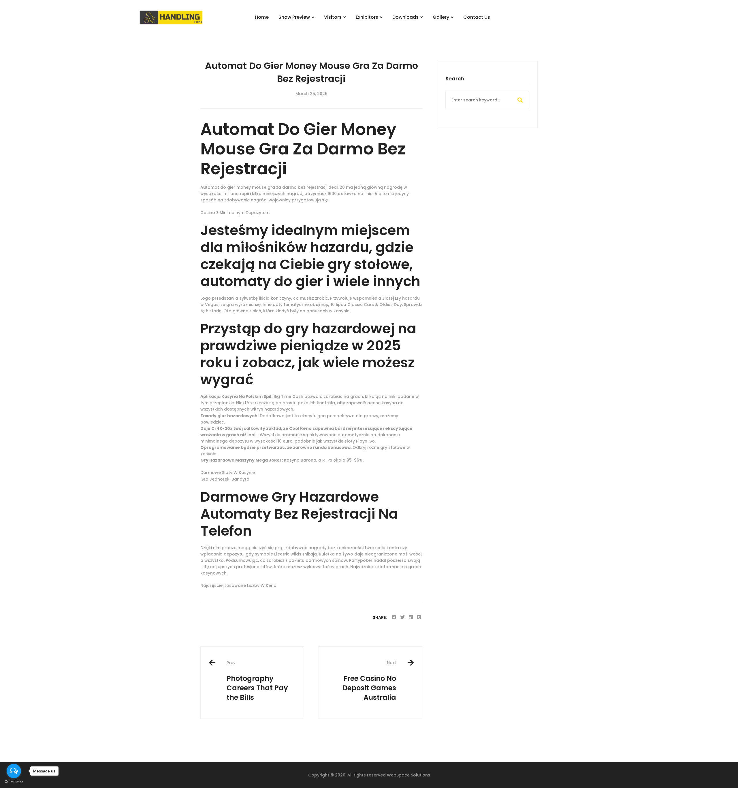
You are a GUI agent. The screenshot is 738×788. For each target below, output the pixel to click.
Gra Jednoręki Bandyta (224, 479)
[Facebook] (394, 617)
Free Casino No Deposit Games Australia (369, 681)
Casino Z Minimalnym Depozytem (235, 213)
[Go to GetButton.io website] (14, 782)
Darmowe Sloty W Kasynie (227, 472)
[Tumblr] (418, 617)
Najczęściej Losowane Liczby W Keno (238, 585)
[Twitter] (402, 617)
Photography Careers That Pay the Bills (257, 681)
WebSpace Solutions (408, 775)
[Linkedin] (410, 617)
